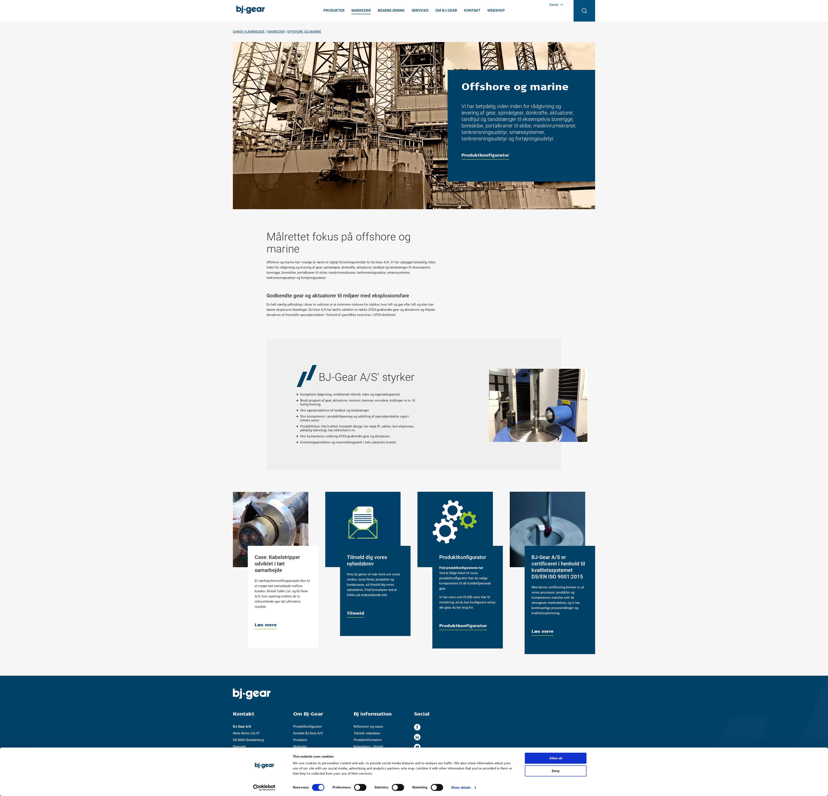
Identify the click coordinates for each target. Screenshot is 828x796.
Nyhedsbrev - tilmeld (368, 747)
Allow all (555, 758)
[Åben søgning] (584, 11)
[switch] (360, 787)
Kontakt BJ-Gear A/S (308, 733)
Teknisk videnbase (367, 733)
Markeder (361, 10)
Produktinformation (368, 740)
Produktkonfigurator (485, 154)
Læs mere (266, 624)
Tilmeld (355, 613)
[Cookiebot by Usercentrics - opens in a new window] (264, 787)
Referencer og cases (368, 726)
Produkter (334, 10)
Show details (461, 787)
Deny (556, 771)
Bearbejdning (391, 10)
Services (420, 10)
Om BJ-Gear (446, 10)
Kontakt (472, 10)
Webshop (496, 10)
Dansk (553, 5)
